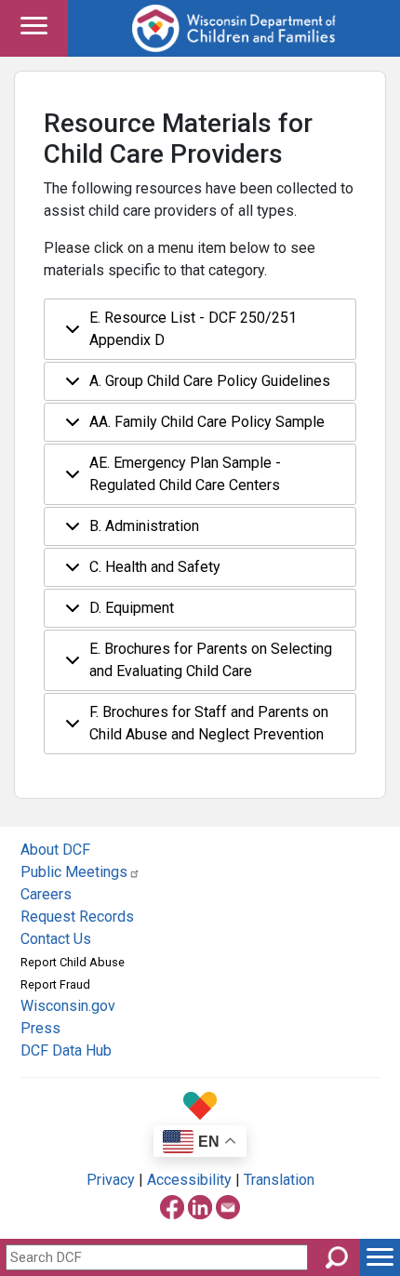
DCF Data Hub (66, 1050)
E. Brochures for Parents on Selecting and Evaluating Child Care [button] (210, 660)
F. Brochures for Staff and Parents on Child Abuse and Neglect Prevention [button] (208, 723)
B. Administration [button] (144, 526)
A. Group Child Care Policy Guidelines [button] (209, 381)
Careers (46, 894)
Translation (279, 1180)
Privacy (111, 1180)
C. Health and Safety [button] (154, 567)
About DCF (55, 849)
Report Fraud (55, 984)
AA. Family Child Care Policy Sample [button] (207, 422)
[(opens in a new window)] (172, 1204)
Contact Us (55, 939)
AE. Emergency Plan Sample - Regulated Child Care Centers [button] (185, 474)
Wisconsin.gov (67, 1006)
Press (40, 1028)
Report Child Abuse (72, 962)
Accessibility (189, 1180)
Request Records (77, 916)
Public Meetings (73, 872)
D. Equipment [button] (131, 608)
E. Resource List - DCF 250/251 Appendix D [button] (193, 329)
